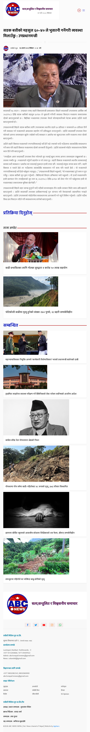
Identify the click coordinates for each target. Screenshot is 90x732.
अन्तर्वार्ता (35, 686)
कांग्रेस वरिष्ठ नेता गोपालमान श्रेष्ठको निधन (22, 440)
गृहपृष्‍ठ (5, 686)
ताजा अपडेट (10, 227)
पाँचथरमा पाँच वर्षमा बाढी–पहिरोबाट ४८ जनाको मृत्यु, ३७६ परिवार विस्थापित (36, 486)
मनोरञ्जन (63, 686)
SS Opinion (65, 694)
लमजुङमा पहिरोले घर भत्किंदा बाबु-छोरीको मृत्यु (25, 579)
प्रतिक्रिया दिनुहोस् (17, 213)
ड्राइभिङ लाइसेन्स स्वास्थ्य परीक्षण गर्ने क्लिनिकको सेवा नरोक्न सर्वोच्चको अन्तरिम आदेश (40, 394)
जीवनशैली (35, 694)
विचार (63, 690)
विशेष (5, 694)
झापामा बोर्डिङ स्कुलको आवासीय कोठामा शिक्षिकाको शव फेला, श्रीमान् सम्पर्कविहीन (40, 533)
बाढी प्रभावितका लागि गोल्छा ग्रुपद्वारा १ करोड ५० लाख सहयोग (36, 268)
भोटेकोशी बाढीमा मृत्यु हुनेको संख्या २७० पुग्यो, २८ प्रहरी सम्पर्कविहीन (38, 312)
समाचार (5, 690)
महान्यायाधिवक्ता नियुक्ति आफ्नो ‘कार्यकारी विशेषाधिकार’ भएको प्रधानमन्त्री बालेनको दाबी (41, 359)
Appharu (56, 726)
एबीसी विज (35, 690)
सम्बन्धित (10, 325)
